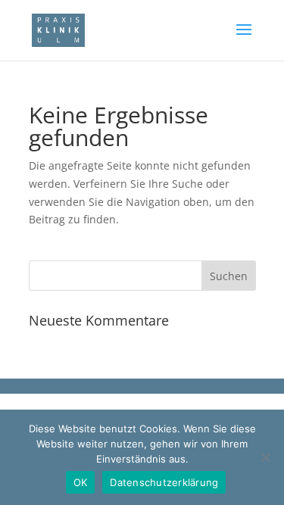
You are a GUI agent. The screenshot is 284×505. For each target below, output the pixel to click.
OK (80, 482)
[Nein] (265, 457)
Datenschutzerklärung (164, 482)
